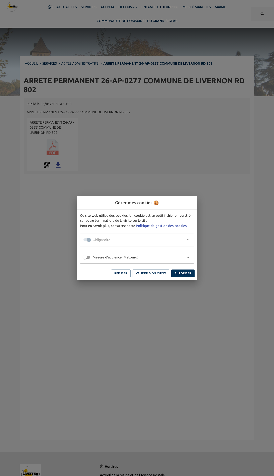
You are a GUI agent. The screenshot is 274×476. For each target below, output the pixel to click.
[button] (137, 240)
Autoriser (183, 273)
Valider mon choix (151, 273)
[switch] (85, 257)
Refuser (120, 273)
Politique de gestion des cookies (161, 226)
